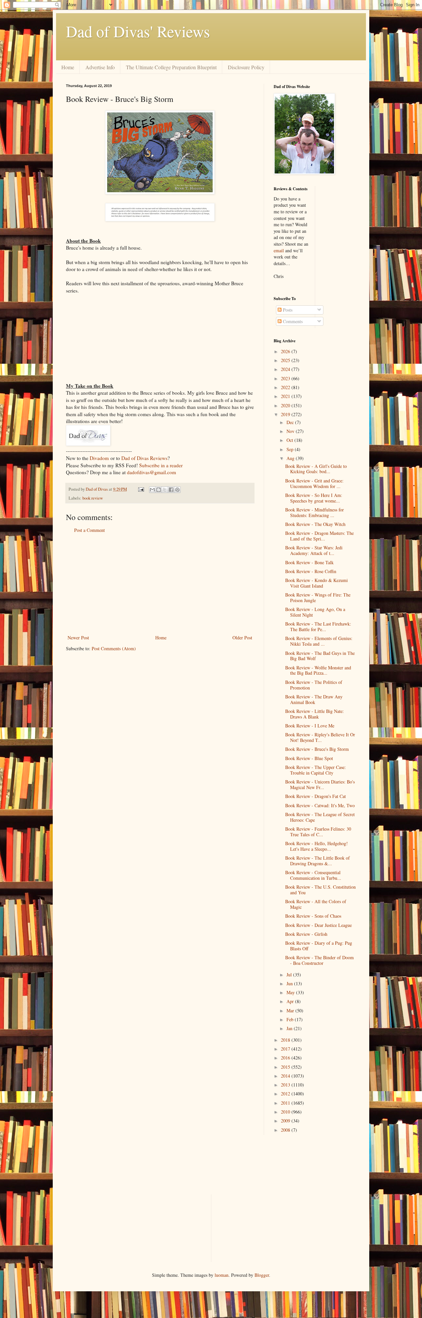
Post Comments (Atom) (114, 648)
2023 (286, 378)
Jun (290, 983)
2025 (286, 360)
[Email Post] (140, 489)
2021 (286, 396)
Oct (290, 440)
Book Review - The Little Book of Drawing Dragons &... (317, 861)
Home (67, 67)
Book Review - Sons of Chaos (313, 916)
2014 (286, 1076)
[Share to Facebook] (171, 489)
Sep (290, 449)
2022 (286, 387)
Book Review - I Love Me (309, 725)
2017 (286, 1049)
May (291, 992)
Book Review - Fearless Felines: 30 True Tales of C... (318, 832)
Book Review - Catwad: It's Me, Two (320, 805)
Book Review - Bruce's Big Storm (317, 749)
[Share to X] (165, 489)
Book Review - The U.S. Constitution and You (320, 890)
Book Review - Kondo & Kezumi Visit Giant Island (316, 583)
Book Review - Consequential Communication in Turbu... (313, 875)
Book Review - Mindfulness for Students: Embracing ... (314, 512)
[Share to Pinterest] (177, 489)
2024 (286, 369)
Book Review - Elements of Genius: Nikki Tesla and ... (318, 641)
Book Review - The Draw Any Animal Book (314, 699)
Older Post (242, 637)
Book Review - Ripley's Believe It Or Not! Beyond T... (320, 737)
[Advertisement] (159, 584)
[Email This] (152, 489)
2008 (286, 1130)
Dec (290, 422)
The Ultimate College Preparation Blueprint (171, 67)
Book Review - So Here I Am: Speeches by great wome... (313, 498)
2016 (286, 1058)
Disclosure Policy (246, 67)
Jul (289, 974)
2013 (286, 1085)
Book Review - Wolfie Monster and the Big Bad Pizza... (318, 670)
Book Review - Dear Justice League (318, 925)
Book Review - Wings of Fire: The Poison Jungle (317, 597)
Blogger (262, 1275)
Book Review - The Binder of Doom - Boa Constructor (319, 960)
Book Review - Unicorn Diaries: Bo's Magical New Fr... (320, 784)
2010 (286, 1112)
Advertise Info (100, 67)
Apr (290, 1001)
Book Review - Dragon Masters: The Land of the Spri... (319, 536)
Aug (291, 458)
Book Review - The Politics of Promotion (313, 685)
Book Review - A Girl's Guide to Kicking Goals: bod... (316, 469)
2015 (286, 1067)
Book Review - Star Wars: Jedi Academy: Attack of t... (314, 550)
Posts (287, 310)
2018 (286, 1040)
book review (92, 498)
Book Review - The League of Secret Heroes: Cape (320, 817)
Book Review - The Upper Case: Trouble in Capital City (315, 770)
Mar (290, 1010)
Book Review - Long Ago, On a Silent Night (315, 612)
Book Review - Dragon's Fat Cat (315, 796)
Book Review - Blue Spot (309, 758)
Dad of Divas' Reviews (138, 31)
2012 (286, 1093)
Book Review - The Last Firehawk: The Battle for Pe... (318, 626)
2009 (286, 1121)
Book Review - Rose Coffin (310, 571)
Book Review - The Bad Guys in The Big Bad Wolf (320, 656)
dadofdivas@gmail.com (151, 472)
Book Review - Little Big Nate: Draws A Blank (314, 714)
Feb (290, 1019)
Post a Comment (89, 530)
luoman (221, 1275)
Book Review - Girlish (306, 934)
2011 (286, 1103)
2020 (286, 405)
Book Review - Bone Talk (309, 562)
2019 (286, 414)
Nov (291, 431)
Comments (292, 321)
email (279, 250)
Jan (290, 1028)
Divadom (99, 458)
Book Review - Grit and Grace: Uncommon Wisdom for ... (314, 483)
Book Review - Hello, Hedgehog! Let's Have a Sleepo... (316, 846)
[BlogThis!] (158, 489)
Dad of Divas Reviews (144, 458)
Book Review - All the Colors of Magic (315, 904)
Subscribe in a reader (161, 465)
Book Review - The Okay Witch (315, 524)
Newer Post (78, 637)
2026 (286, 351)
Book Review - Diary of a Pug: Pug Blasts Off (318, 946)
